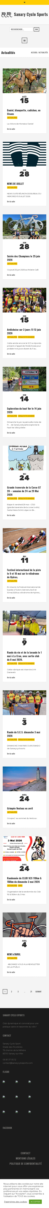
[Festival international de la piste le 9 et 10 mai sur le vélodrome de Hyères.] (24, 540)
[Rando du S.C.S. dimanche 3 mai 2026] (24, 702)
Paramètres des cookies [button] (15, 1202)
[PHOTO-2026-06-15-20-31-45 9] (34, 1116)
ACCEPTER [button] (35, 1202)
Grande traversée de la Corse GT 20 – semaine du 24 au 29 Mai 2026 (24, 491)
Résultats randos (26, 337)
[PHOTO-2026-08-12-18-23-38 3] (8, 1116)
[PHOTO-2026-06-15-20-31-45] (21, 1116)
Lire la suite (11, 128)
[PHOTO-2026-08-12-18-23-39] (21, 1086)
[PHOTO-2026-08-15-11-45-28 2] (8, 1101)
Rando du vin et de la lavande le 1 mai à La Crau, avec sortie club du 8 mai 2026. (24, 656)
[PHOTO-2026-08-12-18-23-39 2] (21, 1101)
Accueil (34, 52)
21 (31, 991)
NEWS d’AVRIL (14, 954)
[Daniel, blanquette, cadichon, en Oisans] (24, 80)
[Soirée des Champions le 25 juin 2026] (24, 226)
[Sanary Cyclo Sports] (24, 14)
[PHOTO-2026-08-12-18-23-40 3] (34, 1086)
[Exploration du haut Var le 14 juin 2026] (24, 379)
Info (20, 886)
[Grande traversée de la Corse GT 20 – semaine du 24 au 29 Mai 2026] (24, 458)
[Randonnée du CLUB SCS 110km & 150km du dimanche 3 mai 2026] (24, 848)
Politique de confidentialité (26, 1163)
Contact (25, 1153)
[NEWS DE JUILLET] (24, 154)
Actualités (12, 118)
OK (36, 29)
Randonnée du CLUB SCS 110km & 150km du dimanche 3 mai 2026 (24, 880)
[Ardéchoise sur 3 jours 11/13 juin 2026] (24, 300)
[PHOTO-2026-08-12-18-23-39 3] (34, 1101)
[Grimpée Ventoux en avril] (24, 779)
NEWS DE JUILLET (15, 183)
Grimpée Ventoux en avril (20, 808)
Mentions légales (25, 1158)
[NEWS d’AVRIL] (24, 924)
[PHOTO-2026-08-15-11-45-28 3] (8, 1086)
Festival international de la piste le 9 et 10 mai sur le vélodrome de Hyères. (24, 573)
